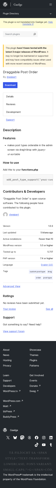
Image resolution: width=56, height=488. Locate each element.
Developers (9, 385)
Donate (35, 385)
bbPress (9, 411)
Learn (6, 375)
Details (10, 96)
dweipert (11, 76)
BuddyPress (11, 416)
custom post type (37, 271)
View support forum (13, 331)
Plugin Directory (11, 13)
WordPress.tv (12, 391)
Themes (34, 355)
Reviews (10, 104)
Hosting (7, 360)
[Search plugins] (35, 34)
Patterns (34, 365)
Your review (9, 308)
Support (10, 119)
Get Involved (37, 375)
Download (10, 85)
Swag (34, 391)
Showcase (35, 349)
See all (49, 308)
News (6, 355)
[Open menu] (51, 4)
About (6, 349)
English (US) (47, 264)
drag (50, 271)
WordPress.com (13, 400)
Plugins (33, 360)
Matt (7, 406)
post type (47, 278)
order (38, 278)
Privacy (7, 365)
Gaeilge (14, 430)
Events (33, 380)
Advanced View (11, 286)
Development (13, 111)
